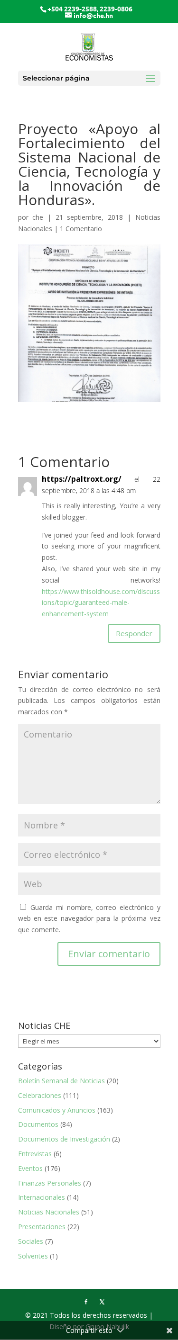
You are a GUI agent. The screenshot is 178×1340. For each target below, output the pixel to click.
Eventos (30, 1168)
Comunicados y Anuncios (56, 1110)
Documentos (38, 1124)
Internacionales (41, 1197)
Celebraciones (39, 1095)
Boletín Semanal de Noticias (61, 1080)
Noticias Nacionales (48, 1211)
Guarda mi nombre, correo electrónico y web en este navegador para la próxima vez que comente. (89, 919)
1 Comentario (81, 228)
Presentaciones (42, 1226)
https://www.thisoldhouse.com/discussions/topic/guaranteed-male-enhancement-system (101, 603)
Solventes (33, 1255)
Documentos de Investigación (64, 1138)
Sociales (30, 1241)
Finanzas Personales (49, 1182)
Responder (134, 633)
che (37, 217)
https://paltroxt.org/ (82, 479)
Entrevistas (35, 1153)
